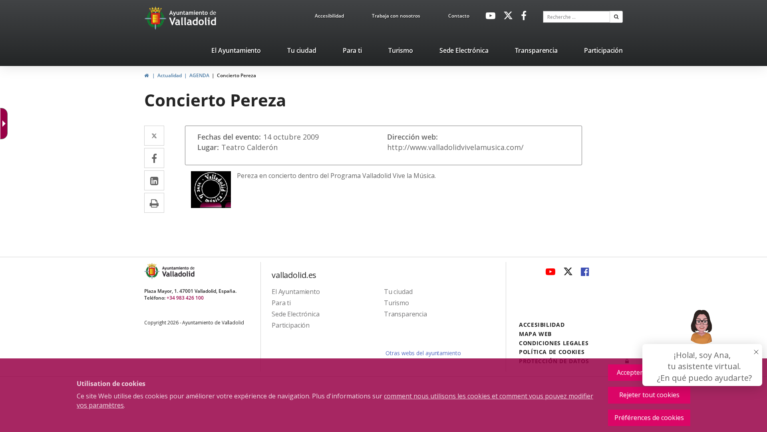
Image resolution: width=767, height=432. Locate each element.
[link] (329, 17)
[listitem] (236, 52)
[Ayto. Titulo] (178, 271)
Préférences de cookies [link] (649, 417)
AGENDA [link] (199, 75)
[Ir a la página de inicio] (156, 18)
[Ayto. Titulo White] (193, 18)
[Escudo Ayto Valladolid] (152, 271)
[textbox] (576, 17)
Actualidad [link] (169, 75)
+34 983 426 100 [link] (185, 297)
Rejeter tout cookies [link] (649, 394)
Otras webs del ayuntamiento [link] (423, 353)
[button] (616, 17)
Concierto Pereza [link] (236, 75)
